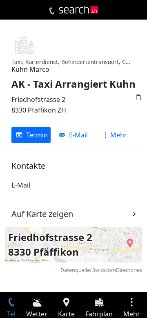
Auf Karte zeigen (42, 213)
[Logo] (78, 10)
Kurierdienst (41, 62)
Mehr (118, 134)
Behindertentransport (90, 62)
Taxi (16, 62)
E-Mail (78, 134)
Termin (37, 134)
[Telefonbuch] (51, 11)
